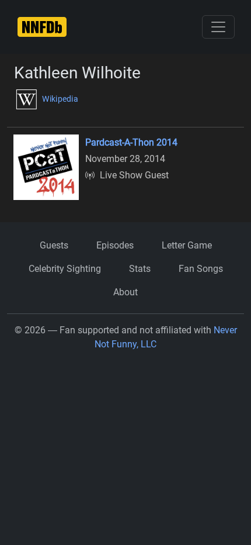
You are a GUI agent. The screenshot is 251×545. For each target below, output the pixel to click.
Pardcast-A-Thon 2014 (131, 142)
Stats (140, 268)
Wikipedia (59, 99)
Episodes (115, 245)
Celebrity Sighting (65, 268)
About (125, 292)
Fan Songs (201, 268)
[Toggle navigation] (218, 27)
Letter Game (187, 245)
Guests (54, 245)
